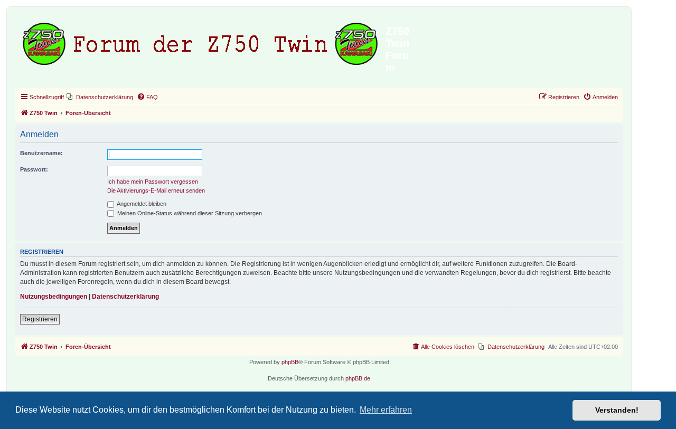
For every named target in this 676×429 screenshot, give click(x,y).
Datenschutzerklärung (125, 296)
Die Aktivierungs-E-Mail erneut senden (156, 190)
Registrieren (40, 319)
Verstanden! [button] (617, 410)
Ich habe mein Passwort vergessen (152, 181)
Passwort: (34, 169)
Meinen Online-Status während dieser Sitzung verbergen (189, 213)
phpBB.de (357, 378)
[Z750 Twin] (201, 41)
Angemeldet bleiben (141, 204)
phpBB (289, 362)
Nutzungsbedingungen (53, 296)
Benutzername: (41, 153)
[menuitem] (100, 97)
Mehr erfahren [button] (386, 409)
